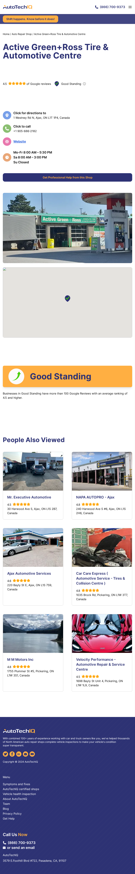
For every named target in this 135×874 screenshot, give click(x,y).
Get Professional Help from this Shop (67, 177)
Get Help (9, 818)
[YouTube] (32, 754)
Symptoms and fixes (16, 784)
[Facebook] (12, 754)
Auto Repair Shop (22, 33)
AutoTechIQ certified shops (21, 789)
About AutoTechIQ (15, 799)
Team (6, 803)
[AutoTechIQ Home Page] (17, 7)
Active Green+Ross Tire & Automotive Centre (59, 33)
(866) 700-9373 (112, 7)
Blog (6, 808)
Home (6, 33)
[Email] (25, 754)
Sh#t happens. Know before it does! (30, 19)
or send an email (21, 848)
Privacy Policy (12, 813)
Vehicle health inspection (19, 794)
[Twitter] (5, 754)
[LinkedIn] (18, 754)
